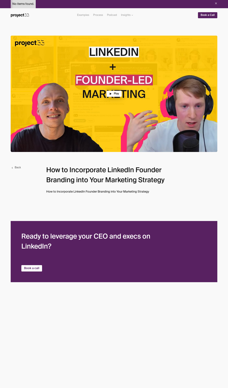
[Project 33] (20, 15)
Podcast (112, 15)
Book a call (31, 268)
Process (98, 15)
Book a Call (208, 15)
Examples (83, 15)
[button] (127, 15)
